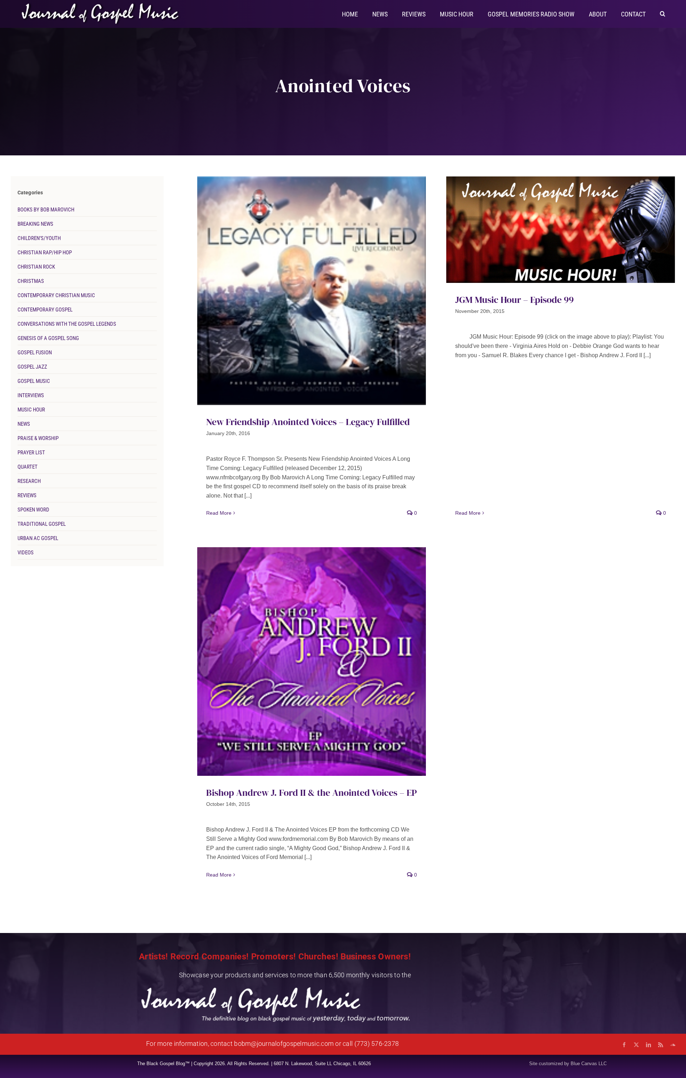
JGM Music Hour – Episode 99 (514, 299)
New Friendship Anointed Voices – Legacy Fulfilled (308, 421)
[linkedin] (648, 1044)
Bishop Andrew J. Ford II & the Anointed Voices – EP (311, 792)
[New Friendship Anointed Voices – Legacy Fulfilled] (311, 290)
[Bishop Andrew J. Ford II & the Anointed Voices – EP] (311, 661)
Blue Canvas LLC (589, 1063)
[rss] (660, 1044)
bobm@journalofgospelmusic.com (284, 1043)
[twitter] (636, 1044)
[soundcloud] (672, 1044)
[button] (662, 13)
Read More (219, 513)
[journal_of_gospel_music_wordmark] (101, 4)
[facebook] (624, 1044)
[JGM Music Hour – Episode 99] (560, 229)
